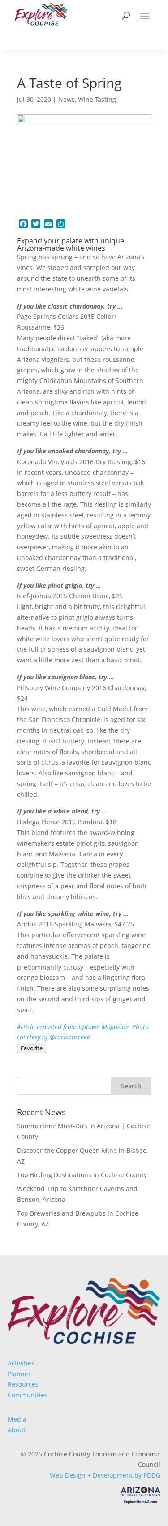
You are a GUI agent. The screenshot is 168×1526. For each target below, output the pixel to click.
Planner (19, 1373)
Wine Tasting (97, 99)
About (17, 1430)
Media (17, 1419)
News (66, 99)
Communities (27, 1395)
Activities (21, 1363)
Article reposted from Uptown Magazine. (74, 1026)
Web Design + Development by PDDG (105, 1475)
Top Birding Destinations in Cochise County (82, 1174)
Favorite (32, 1048)
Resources (23, 1384)
